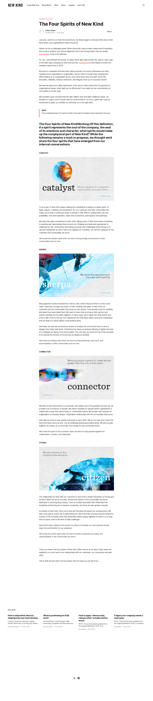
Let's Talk (81, 5)
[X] (74, 678)
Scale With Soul (33, 5)
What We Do (46, 5)
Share (109, 32)
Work (56, 5)
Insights (71, 5)
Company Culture (45, 19)
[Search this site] (143, 5)
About (63, 5)
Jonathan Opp (84, 63)
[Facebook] (79, 678)
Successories (44, 54)
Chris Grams (50, 30)
